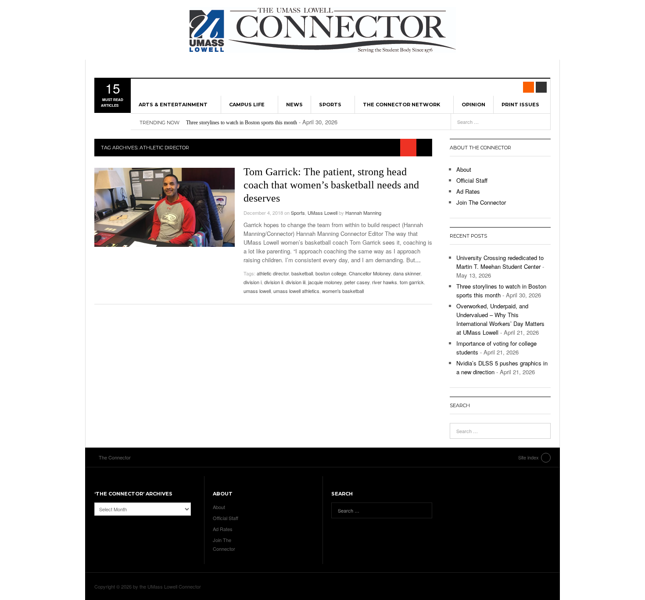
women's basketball (343, 290)
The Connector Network (401, 104)
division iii (295, 282)
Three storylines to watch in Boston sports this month (241, 122)
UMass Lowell (322, 212)
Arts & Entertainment (173, 104)
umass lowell (257, 290)
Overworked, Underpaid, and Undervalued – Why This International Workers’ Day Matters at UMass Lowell (500, 319)
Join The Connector (481, 202)
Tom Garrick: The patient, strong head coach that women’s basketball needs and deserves (331, 185)
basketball (302, 273)
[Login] (541, 87)
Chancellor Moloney (370, 273)
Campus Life (247, 104)
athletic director (273, 273)
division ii (273, 282)
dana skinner (406, 273)
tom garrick (412, 282)
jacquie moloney (325, 282)
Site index (528, 457)
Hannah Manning (363, 212)
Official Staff (471, 180)
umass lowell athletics (296, 290)
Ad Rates (468, 191)
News (294, 104)
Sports (330, 104)
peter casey (356, 282)
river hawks (384, 282)
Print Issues (520, 104)
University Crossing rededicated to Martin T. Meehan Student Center (500, 262)
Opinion (473, 104)
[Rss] (528, 87)
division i (253, 282)
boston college (330, 273)
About (463, 169)
